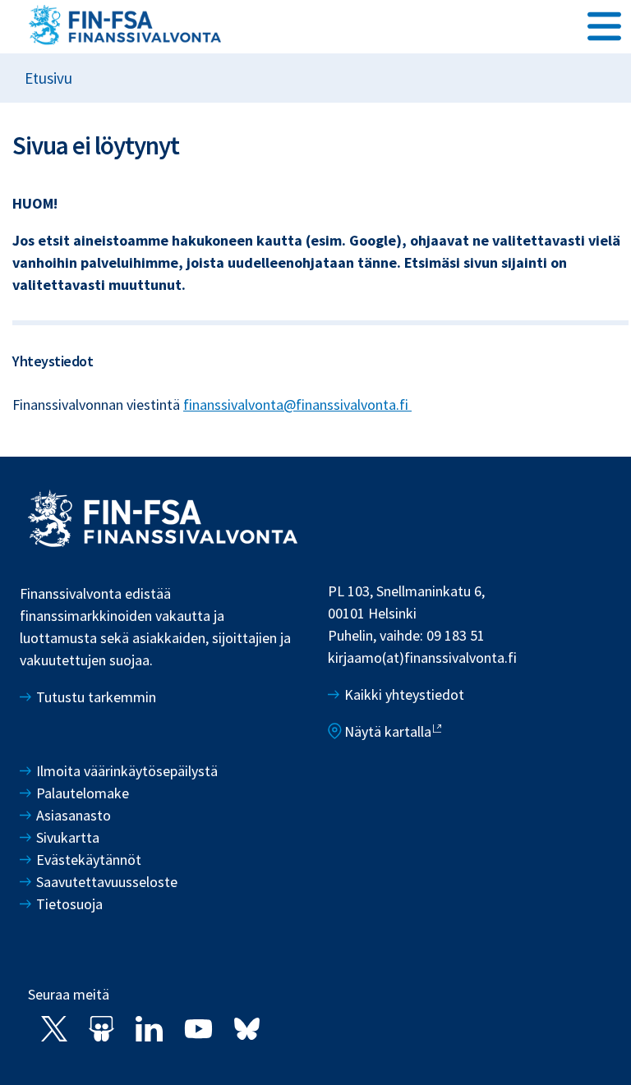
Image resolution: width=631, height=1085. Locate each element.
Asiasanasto (73, 815)
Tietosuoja (69, 903)
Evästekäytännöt (88, 859)
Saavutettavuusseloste (106, 881)
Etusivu (48, 78)
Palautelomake (82, 793)
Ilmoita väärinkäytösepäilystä (127, 770)
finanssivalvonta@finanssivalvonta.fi (297, 404)
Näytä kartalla (387, 731)
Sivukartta (67, 837)
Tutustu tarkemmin (96, 696)
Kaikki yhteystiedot (404, 694)
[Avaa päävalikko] (604, 25)
